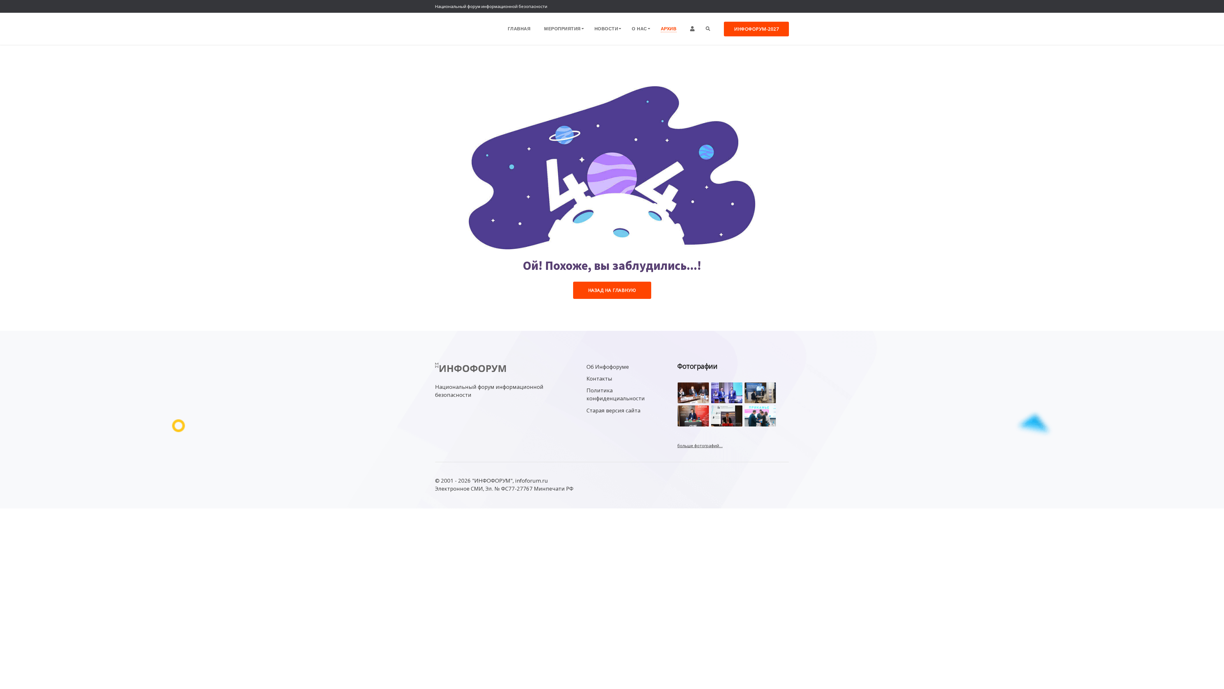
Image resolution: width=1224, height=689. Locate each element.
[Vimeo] (757, 6)
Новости (606, 28)
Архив (669, 28)
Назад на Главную (612, 290)
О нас (639, 28)
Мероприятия (562, 28)
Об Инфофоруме (607, 366)
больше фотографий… (700, 445)
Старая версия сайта (613, 410)
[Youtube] (782, 6)
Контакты (599, 378)
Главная (519, 28)
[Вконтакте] (769, 6)
